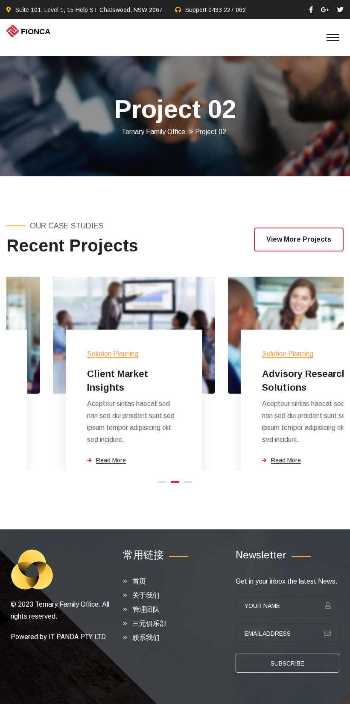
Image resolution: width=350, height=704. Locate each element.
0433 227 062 (227, 9)
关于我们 (146, 595)
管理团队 (146, 609)
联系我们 (146, 637)
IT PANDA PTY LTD (77, 637)
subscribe (287, 663)
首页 (139, 581)
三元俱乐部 (149, 623)
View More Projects (298, 239)
